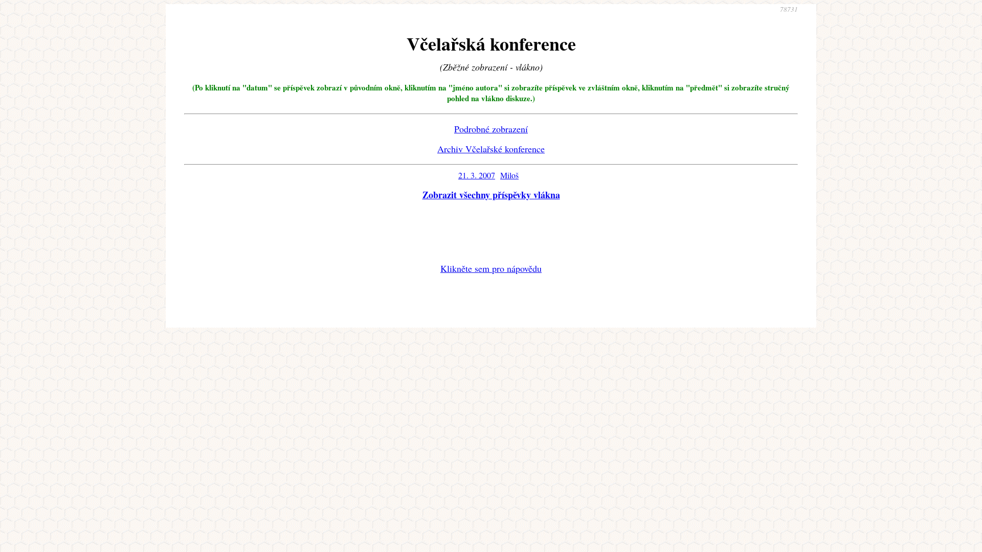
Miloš (509, 175)
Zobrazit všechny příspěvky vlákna (491, 194)
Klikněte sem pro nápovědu (491, 268)
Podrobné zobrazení (491, 129)
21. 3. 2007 (476, 175)
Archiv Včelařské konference (491, 149)
